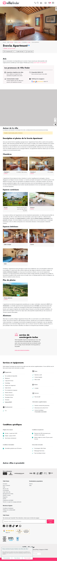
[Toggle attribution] (55, 124)
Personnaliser (7, 558)
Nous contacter (6, 485)
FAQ (4, 487)
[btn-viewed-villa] (46, 3)
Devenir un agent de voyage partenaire (12, 501)
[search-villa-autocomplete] (37, 3)
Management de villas (8, 493)
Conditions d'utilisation (8, 508)
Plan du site (5, 488)
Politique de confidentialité (9, 510)
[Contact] (35, 3)
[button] (28, 138)
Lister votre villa (6, 492)
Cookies (5, 511)
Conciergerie (6, 490)
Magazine (5, 497)
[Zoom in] (55, 119)
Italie (30, 485)
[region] (28, 107)
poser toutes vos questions (40, 62)
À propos (5, 483)
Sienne (5, 48)
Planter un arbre (7, 495)
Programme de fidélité (8, 500)
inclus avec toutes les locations (22, 350)
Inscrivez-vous (50, 521)
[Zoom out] (55, 121)
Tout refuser (17, 558)
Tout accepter (27, 558)
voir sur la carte (11, 48)
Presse (4, 498)
